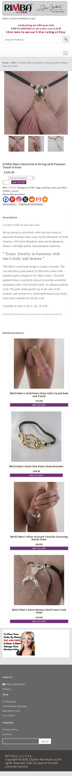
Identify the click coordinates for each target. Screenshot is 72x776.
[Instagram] (19, 199)
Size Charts (9, 715)
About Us (7, 734)
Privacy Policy (10, 729)
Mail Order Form (11, 710)
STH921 (6, 190)
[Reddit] (32, 199)
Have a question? (15, 684)
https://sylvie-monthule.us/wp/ (19, 18)
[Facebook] (6, 199)
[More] (45, 199)
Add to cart (18, 182)
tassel (15, 190)
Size (6, 178)
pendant (61, 187)
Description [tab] (9, 204)
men (54, 187)
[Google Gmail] (38, 199)
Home (6, 62)
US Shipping (9, 701)
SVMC (14, 62)
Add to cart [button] (39, 404)
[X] (25, 199)
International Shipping (14, 706)
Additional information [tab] (31, 204)
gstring (46, 187)
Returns (7, 689)
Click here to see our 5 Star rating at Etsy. (36, 32)
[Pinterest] (12, 199)
